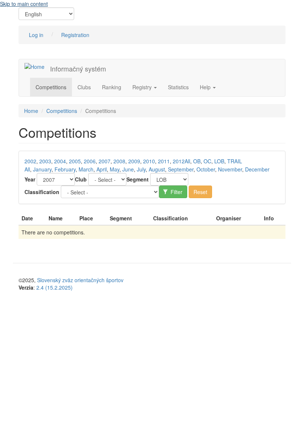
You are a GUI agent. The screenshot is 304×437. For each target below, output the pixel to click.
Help (206, 87)
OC (207, 161)
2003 (45, 161)
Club (81, 179)
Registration (75, 35)
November (230, 169)
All (187, 161)
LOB (219, 161)
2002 (30, 161)
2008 (119, 161)
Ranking (111, 87)
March (86, 169)
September (181, 169)
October (205, 169)
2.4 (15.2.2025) (54, 287)
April (101, 169)
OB (197, 161)
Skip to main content (24, 3)
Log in (36, 35)
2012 (179, 161)
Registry (142, 87)
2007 (104, 161)
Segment (137, 179)
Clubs (84, 87)
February (65, 169)
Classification (41, 192)
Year (29, 179)
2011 (164, 161)
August (157, 169)
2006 (90, 161)
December (257, 169)
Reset (200, 192)
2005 (75, 161)
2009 (134, 161)
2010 (149, 161)
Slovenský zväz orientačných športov (80, 280)
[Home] (37, 66)
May (114, 169)
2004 (60, 161)
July (141, 169)
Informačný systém (78, 68)
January (42, 169)
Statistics (178, 87)
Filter (175, 192)
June (128, 169)
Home (31, 110)
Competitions (51, 87)
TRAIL (234, 161)
